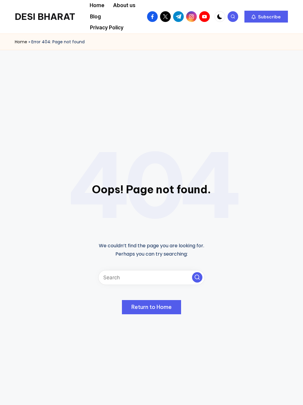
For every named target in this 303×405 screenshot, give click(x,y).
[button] (266, 16)
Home (21, 42)
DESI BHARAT (45, 16)
